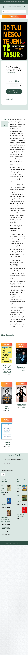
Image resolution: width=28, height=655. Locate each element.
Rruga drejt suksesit (21, 368)
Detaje (7, 356)
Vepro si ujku (7, 407)
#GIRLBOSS (21, 405)
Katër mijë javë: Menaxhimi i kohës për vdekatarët (7, 369)
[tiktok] (7, 463)
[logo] (14, 6)
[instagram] (4, 463)
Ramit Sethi (10, 99)
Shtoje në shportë (15, 91)
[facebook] (2, 463)
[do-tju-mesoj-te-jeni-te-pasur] (14, 41)
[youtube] (9, 463)
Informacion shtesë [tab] (5, 124)
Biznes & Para (14, 97)
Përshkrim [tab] (5, 119)
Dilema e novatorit (7, 443)
